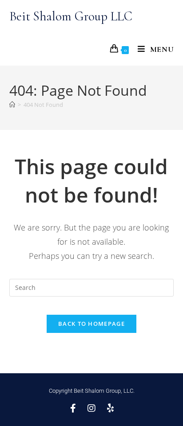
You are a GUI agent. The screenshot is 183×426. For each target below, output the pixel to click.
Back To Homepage (91, 324)
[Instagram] (91, 408)
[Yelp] (110, 408)
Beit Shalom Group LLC (70, 16)
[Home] (12, 105)
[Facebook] (72, 408)
